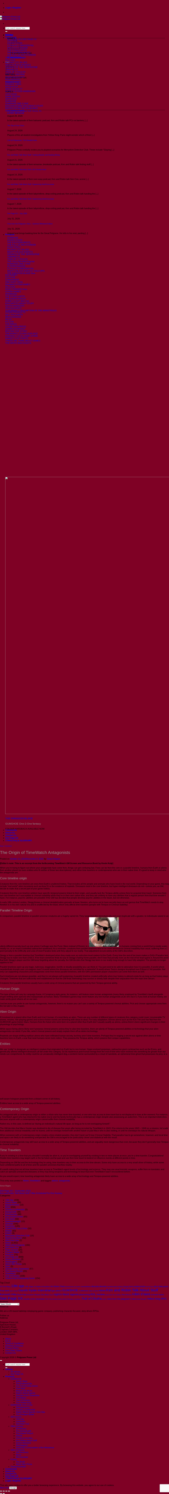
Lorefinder (20, 1421)
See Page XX (11, 838)
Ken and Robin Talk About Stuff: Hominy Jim (24, 111)
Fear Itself (10, 1219)
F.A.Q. (8, 1341)
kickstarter (30, 1295)
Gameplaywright (13, 1221)
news (51, 1295)
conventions (86, 1286)
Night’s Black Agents (25, 1393)
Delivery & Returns (14, 1346)
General (9, 1224)
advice (55, 1181)
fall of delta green (161, 1286)
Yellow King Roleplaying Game (20, 1278)
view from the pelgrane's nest (121, 1299)
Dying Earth (10, 1212)
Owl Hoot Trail (12, 1247)
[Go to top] (1, 1360)
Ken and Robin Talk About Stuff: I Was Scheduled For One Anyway (31, 1193)
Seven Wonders (12, 1259)
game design (14, 1291)
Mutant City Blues (13, 1238)
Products (10, 234)
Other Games (17, 1426)
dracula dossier (99, 1286)
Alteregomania (23, 1407)
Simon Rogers (53, 859)
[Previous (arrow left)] (1, 1493)
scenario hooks (157, 1295)
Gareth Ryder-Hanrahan (35, 1290)
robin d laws (141, 1294)
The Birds (20, 1462)
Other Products (18, 1450)
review (101, 1294)
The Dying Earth (23, 1431)
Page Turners (11, 1250)
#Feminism (21, 1429)
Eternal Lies (149, 1286)
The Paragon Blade (25, 1414)
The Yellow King (23, 1402)
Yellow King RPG (157, 1298)
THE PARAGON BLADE (19, 818)
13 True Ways (5, 1287)
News (2, 846)
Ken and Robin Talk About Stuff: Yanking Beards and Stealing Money (33, 155)
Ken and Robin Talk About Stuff (132, 1290)
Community (11, 830)
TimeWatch (8, 846)
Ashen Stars (11, 1202)
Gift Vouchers (22, 1452)
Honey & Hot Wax (24, 1438)
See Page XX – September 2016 (15, 1191)
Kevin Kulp (21, 1294)
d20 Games (16, 1417)
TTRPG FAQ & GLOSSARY (18, 840)
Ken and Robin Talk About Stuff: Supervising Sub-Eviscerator (30, 184)
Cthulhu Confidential (15, 1209)
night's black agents (66, 1294)
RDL (93, 1294)
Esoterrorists (11, 1214)
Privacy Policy (12, 1348)
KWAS (8, 1233)
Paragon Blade (12, 1252)
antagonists (64, 1181)
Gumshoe (9, 1226)
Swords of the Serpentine (17, 1269)
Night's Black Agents (15, 1245)
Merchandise (22, 1457)
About (8, 1339)
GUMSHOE (70, 1290)
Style (7, 1266)
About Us (10, 833)
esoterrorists (139, 1286)
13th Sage (29, 1286)
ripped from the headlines (113, 1295)
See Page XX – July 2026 (17, 214)
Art (51, 1286)
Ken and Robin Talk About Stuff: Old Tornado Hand (26, 170)
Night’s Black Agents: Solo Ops (30, 1412)
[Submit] (6, 31)
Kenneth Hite (8, 1294)
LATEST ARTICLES (15, 113)
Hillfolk (8, 1231)
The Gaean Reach (14, 1271)
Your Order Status (13, 1350)
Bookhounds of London (72, 1286)
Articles (9, 35)
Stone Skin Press (13, 1264)
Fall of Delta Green (14, 1217)
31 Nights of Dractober (42, 1287)
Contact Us (11, 835)
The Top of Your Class (15, 126)
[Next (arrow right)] (4, 1493)
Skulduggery (11, 1262)
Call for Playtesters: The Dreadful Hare (22, 140)
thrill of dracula (68, 1299)
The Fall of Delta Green (53, 1299)
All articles (15, 1372)
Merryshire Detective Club (17, 1235)
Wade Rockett (141, 1299)
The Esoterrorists (24, 1383)
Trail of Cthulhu (12, 1276)
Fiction (14, 1459)
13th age (17, 1286)
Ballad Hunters (12, 1205)
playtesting (84, 1294)
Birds (7, 1207)
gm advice (57, 1290)
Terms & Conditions (14, 1343)
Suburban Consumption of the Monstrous (35, 1447)
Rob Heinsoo (127, 1295)
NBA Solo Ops (12, 1240)
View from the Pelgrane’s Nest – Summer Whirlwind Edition (30, 224)
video (104, 1299)
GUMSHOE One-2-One (16, 1228)
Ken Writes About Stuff (26, 1440)
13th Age (9, 1200)
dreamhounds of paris (115, 1287)
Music (18, 1455)
